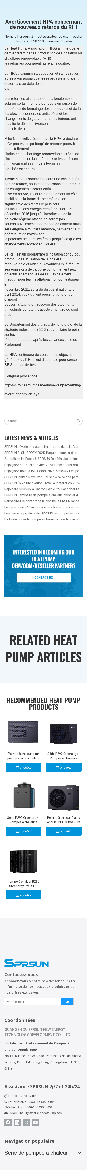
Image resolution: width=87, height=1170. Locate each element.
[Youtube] (35, 1122)
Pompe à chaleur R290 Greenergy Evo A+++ (23, 884)
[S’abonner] (67, 1001)
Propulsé (66, 41)
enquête (25, 767)
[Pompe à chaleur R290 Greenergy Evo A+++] (23, 859)
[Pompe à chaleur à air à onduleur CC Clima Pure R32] (63, 795)
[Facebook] (8, 1122)
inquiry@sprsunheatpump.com (41, 1113)
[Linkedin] (17, 1122)
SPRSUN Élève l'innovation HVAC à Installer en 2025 (42, 483)
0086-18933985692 (39, 1107)
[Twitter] (26, 1122)
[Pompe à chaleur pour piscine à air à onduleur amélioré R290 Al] (23, 731)
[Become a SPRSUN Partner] (43, 566)
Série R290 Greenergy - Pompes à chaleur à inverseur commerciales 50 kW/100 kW (23, 820)
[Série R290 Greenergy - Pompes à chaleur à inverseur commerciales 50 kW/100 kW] (23, 795)
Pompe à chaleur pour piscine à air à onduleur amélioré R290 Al (23, 756)
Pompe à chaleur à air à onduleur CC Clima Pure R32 (63, 820)
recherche (78, 421)
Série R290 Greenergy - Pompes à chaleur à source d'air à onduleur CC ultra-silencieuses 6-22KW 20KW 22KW (63, 756)
